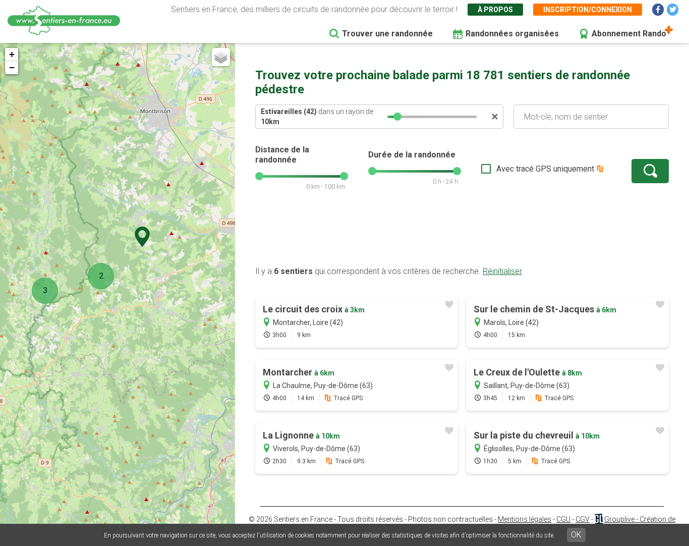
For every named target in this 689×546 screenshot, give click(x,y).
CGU (563, 519)
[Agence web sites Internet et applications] (598, 519)
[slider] (397, 117)
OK (576, 534)
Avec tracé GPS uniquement (545, 169)
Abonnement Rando (629, 33)
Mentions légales (524, 519)
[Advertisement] (462, 233)
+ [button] (12, 54)
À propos (495, 10)
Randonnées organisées (512, 33)
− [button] (12, 67)
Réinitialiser (502, 271)
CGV (583, 519)
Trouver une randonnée (387, 33)
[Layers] (221, 57)
